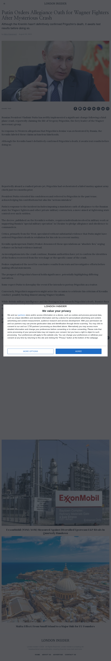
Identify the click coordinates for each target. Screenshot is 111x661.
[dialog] (55, 331)
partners (21, 315)
